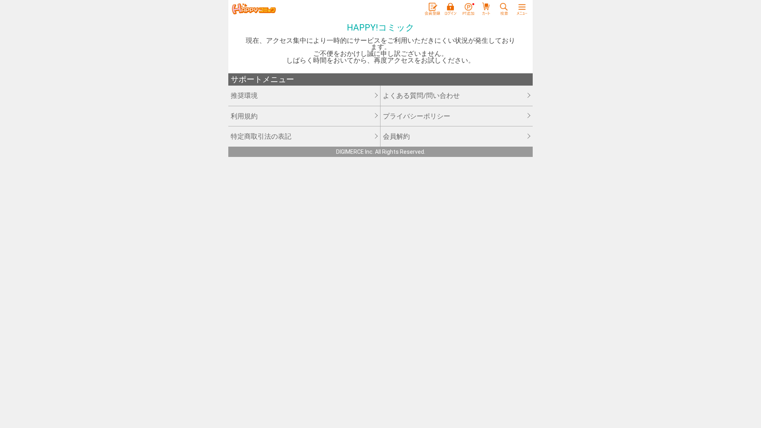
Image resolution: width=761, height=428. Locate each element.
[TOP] (254, 9)
